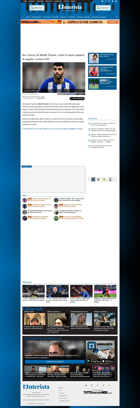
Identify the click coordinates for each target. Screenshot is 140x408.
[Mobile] (110, 179)
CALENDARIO (58, 1)
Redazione (40, 1)
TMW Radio (48, 1)
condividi (70, 94)
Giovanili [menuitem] (63, 17)
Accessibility (63, 395)
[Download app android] (116, 1)
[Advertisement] (102, 257)
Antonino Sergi (28, 98)
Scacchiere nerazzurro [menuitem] (99, 17)
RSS (60, 390)
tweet (80, 94)
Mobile (61, 388)
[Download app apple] (112, 1)
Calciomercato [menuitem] (36, 17)
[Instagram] (109, 1)
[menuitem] (22, 17)
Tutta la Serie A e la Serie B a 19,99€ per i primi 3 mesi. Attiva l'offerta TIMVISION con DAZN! (53, 129)
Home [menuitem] (28, 17)
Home (25, 1)
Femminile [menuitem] (72, 17)
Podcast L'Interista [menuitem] (84, 17)
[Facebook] (102, 1)
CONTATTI (66, 1)
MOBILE (73, 1)
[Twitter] (106, 1)
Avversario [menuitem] (46, 17)
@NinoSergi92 (40, 98)
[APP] (93, 179)
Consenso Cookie (64, 401)
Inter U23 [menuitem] (55, 17)
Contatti (61, 393)
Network (32, 1)
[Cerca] (117, 17)
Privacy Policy (63, 398)
